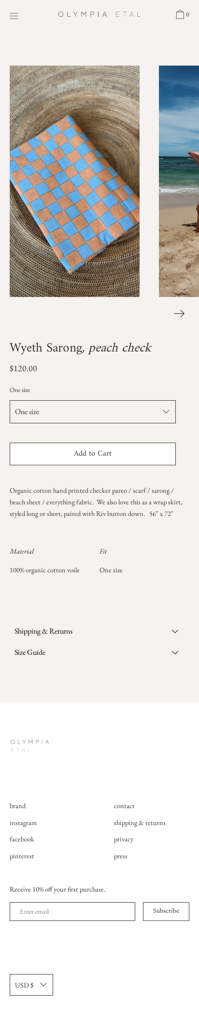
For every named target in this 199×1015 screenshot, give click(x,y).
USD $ (24, 984)
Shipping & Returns (43, 631)
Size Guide (29, 652)
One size (20, 389)
